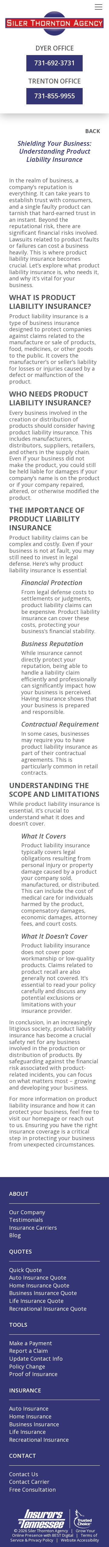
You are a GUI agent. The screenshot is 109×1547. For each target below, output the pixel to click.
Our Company (27, 1212)
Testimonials (26, 1219)
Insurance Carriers (33, 1227)
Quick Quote (25, 1270)
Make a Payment (30, 1343)
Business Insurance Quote (43, 1293)
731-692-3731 (54, 63)
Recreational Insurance (39, 1439)
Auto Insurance (28, 1408)
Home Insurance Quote (39, 1285)
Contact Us (23, 1474)
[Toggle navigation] (98, 7)
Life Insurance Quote (36, 1300)
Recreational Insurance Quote (48, 1308)
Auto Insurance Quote (37, 1277)
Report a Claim (28, 1350)
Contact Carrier (29, 1481)
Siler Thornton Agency (48, 1530)
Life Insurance (27, 1431)
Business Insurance (34, 1424)
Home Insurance (30, 1416)
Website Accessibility (80, 1540)
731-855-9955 (54, 96)
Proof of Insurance (33, 1374)
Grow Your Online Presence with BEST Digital (53, 1533)
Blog (15, 1235)
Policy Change (27, 1366)
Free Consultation (32, 1489)
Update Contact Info (36, 1358)
